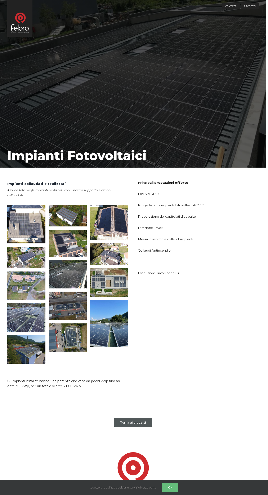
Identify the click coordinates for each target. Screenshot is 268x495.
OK (170, 487)
